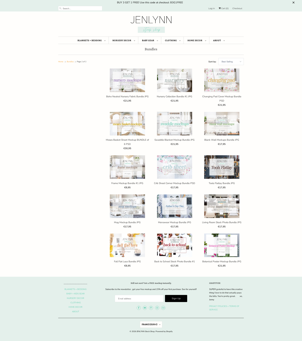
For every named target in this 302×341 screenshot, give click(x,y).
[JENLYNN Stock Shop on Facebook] (139, 308)
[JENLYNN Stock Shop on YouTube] (145, 308)
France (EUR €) (150, 324)
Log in (211, 8)
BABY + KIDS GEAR (75, 293)
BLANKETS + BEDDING (90, 40)
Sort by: (212, 61)
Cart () (225, 8)
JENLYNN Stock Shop (146, 331)
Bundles (151, 49)
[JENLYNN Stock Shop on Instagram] (157, 308)
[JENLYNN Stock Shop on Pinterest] (151, 308)
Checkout (237, 8)
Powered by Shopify (164, 331)
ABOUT (217, 40)
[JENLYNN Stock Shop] (151, 24)
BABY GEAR (148, 40)
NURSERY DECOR (122, 40)
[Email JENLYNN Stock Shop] (163, 308)
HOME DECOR (195, 40)
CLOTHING (171, 40)
